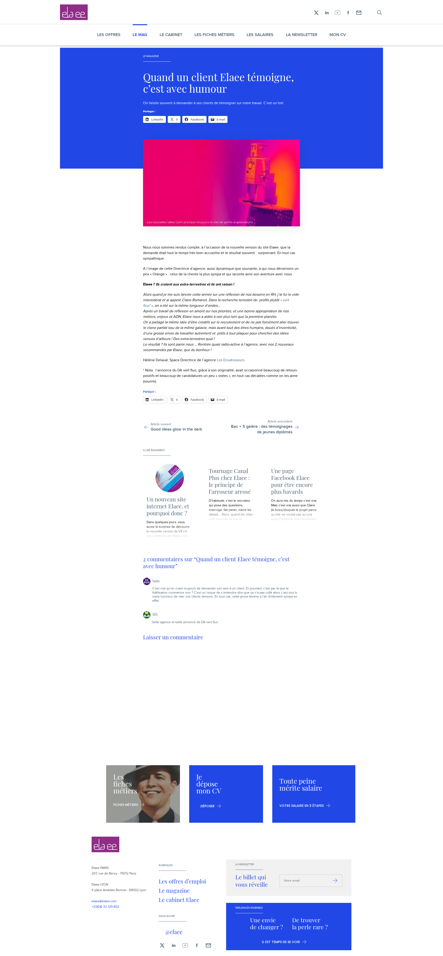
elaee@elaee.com (104, 901)
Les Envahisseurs (230, 360)
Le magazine (174, 890)
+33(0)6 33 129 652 (105, 907)
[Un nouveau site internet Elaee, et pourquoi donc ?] (170, 478)
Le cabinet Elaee (179, 899)
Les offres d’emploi (182, 881)
